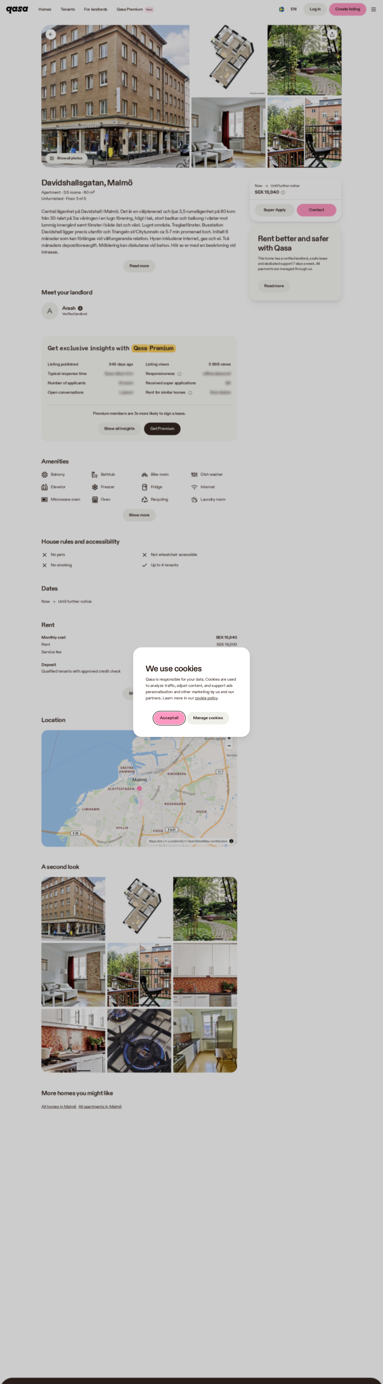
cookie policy (206, 698)
